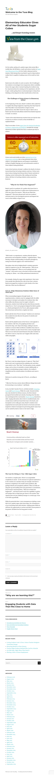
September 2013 (11, 764)
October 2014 (10, 752)
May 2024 (9, 695)
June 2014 (9, 754)
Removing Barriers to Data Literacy (16, 646)
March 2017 (10, 714)
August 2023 (10, 710)
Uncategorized (25, 515)
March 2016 (10, 730)
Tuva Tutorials (11, 627)
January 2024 (10, 701)
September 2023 (11, 708)
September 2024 (11, 693)
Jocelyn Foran (11, 515)
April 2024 (10, 697)
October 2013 (10, 762)
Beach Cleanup (16, 391)
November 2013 (11, 760)
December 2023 (11, 703)
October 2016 (10, 720)
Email (7, 562)
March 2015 (10, 744)
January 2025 (10, 685)
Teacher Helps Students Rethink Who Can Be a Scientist (22, 648)
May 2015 (9, 740)
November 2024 (11, 689)
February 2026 (11, 677)
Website (7, 568)
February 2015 (11, 746)
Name (7, 555)
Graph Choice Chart (12, 629)
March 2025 (10, 683)
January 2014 (10, 758)
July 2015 (9, 736)
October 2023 (10, 706)
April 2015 (9, 742)
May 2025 (9, 681)
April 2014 (9, 756)
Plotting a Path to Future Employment (17, 652)
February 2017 (11, 716)
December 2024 (11, 687)
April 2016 (9, 728)
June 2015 (9, 738)
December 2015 (11, 734)
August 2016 (10, 724)
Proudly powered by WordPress (25, 771)
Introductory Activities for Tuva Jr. (16, 623)
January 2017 (10, 718)
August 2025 (10, 679)
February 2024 (11, 699)
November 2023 (11, 705)
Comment (8, 533)
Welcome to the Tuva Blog (19, 12)
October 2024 (10, 691)
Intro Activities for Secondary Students (18, 625)
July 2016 (9, 726)
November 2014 (11, 750)
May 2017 (9, 712)
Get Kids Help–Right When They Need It (18, 650)
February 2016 (11, 732)
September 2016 (11, 722)
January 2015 (10, 748)
